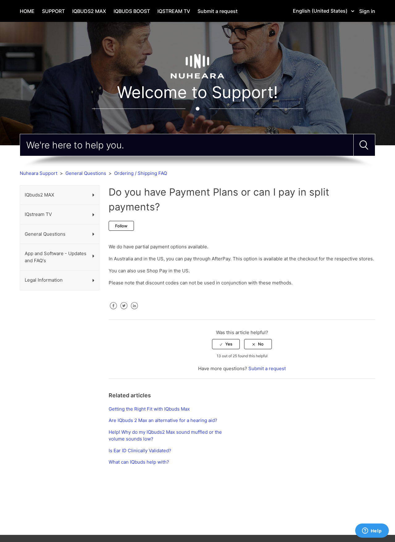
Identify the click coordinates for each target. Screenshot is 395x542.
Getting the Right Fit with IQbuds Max (149, 409)
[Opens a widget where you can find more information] (372, 531)
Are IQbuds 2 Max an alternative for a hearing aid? (163, 420)
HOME (27, 11)
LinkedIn (134, 310)
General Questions (85, 173)
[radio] (226, 344)
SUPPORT (53, 11)
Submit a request (218, 11)
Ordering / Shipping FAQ (140, 173)
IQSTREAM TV (173, 11)
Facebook (113, 310)
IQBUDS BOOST (132, 11)
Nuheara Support (38, 173)
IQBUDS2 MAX (89, 11)
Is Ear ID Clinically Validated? (140, 450)
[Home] (197, 66)
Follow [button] (121, 225)
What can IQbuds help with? (139, 462)
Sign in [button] (367, 11)
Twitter (123, 310)
